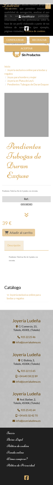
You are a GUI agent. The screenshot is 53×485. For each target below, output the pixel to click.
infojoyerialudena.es (28, 342)
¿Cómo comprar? (17, 459)
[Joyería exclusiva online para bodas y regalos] (8, 294)
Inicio (11, 433)
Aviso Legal (15, 439)
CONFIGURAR (15, 39)
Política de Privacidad (21, 465)
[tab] (14, 245)
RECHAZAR (39, 39)
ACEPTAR (27, 48)
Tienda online (15, 452)
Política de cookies (35, 31)
